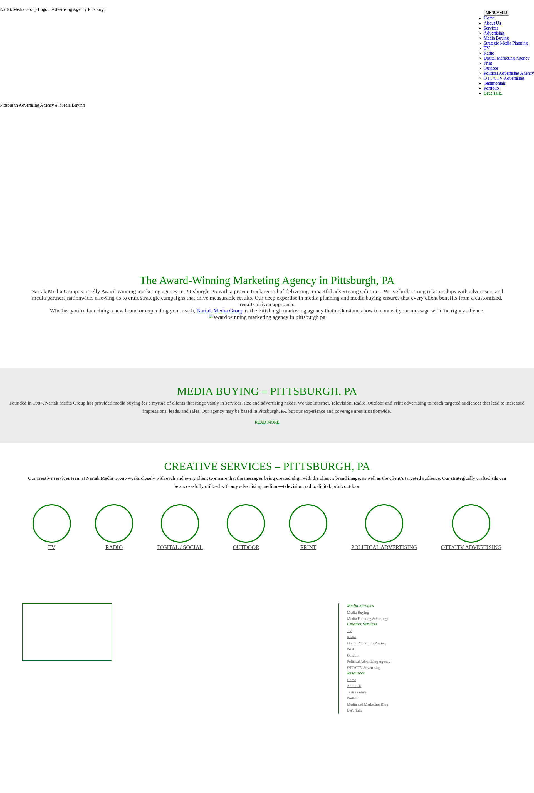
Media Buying (496, 38)
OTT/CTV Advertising (504, 78)
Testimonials (495, 83)
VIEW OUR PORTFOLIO (317, 352)
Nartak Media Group (220, 310)
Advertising (494, 33)
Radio (489, 53)
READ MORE (267, 422)
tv (51, 547)
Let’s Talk (354, 710)
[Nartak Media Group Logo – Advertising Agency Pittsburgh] (35, 23)
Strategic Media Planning (506, 43)
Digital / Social (180, 547)
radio (114, 547)
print (308, 547)
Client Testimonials (210, 352)
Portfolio (491, 88)
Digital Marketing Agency (507, 58)
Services (491, 28)
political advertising (384, 547)
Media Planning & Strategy (367, 618)
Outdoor (491, 68)
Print (488, 63)
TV (487, 48)
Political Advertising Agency (509, 73)
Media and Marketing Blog (367, 704)
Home (489, 18)
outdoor (246, 547)
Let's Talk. (493, 93)
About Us (492, 23)
